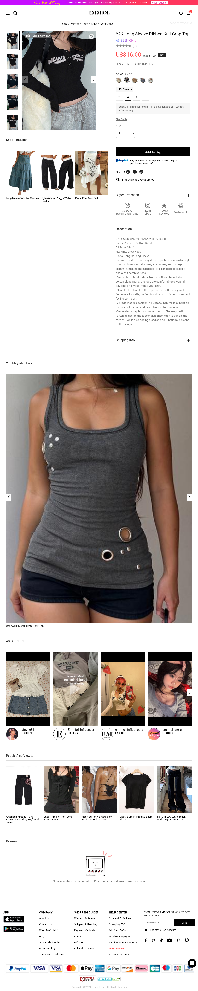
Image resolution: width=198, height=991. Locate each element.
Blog (41, 936)
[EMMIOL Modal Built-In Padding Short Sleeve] (136, 790)
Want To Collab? (48, 930)
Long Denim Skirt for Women (22, 198)
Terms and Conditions (51, 954)
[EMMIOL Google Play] (13, 930)
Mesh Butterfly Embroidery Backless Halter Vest (97, 818)
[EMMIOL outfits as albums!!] (28, 696)
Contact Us (45, 924)
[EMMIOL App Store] (13, 921)
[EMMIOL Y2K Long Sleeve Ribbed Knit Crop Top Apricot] (118, 81)
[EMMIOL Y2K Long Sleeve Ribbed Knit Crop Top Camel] (134, 81)
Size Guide (121, 119)
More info (148, 163)
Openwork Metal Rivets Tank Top (25, 625)
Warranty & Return (84, 918)
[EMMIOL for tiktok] (161, 940)
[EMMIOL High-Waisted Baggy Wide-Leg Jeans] (57, 173)
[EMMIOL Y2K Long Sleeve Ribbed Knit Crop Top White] (150, 81)
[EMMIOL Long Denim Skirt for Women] (22, 173)
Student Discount (119, 954)
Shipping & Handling (85, 924)
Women (75, 24)
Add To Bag (153, 152)
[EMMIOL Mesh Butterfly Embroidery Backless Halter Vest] (99, 790)
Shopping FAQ (117, 924)
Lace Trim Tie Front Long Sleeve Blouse (58, 818)
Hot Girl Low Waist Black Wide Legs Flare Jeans (171, 818)
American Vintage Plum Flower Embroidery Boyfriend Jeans (22, 819)
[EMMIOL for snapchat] (186, 940)
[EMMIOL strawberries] (123, 696)
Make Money (116, 948)
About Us (44, 918)
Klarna (78, 936)
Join (184, 922)
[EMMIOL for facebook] (146, 940)
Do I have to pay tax (120, 936)
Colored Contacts (84, 948)
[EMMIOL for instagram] (153, 940)
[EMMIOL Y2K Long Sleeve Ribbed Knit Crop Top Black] (126, 81)
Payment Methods (84, 930)
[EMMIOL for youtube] (169, 940)
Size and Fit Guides (120, 918)
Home (64, 24)
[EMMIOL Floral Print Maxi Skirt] (91, 173)
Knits (94, 24)
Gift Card (79, 942)
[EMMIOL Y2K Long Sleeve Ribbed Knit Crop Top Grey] (142, 81)
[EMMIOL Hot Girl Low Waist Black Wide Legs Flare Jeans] (174, 790)
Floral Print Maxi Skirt (87, 198)
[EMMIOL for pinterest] (178, 940)
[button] (189, 692)
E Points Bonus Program (123, 942)
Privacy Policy (47, 948)
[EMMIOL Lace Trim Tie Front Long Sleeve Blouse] (61, 790)
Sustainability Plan (50, 942)
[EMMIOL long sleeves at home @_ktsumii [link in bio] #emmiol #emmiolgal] (170, 696)
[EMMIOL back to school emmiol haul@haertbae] (75, 696)
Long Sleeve (106, 24)
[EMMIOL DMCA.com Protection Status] (109, 981)
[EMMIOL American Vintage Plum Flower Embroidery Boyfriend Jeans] (23, 790)
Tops (85, 24)
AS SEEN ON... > (127, 40)
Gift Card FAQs (117, 930)
